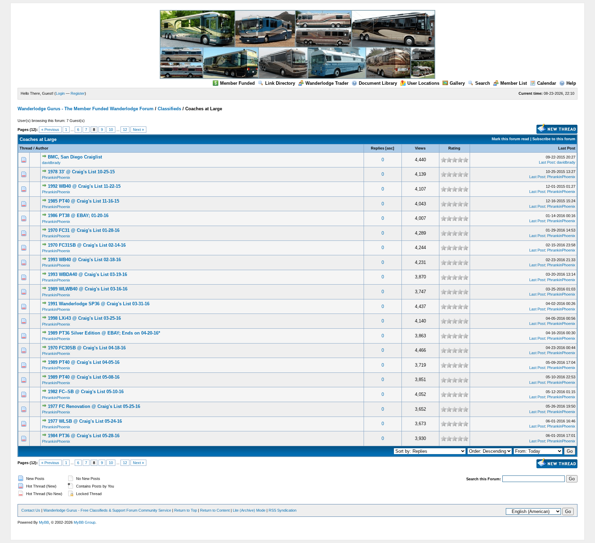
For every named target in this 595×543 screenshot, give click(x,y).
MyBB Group (84, 522)
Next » (138, 129)
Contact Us (30, 510)
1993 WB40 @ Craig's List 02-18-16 (84, 259)
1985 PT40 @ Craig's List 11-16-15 (83, 201)
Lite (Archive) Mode (249, 510)
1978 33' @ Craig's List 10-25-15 (81, 171)
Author (41, 148)
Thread (26, 148)
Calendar (546, 83)
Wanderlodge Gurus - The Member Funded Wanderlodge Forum (86, 108)
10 (111, 129)
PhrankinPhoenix (56, 177)
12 (125, 129)
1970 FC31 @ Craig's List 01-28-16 (83, 230)
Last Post (566, 148)
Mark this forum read (510, 139)
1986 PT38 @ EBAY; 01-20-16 (78, 215)
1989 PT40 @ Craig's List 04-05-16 (83, 362)
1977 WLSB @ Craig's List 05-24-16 (85, 421)
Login (60, 93)
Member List (513, 83)
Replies (377, 148)
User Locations (423, 83)
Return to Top (185, 510)
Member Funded (237, 83)
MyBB (44, 522)
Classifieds (169, 108)
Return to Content (215, 510)
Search (482, 83)
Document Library (378, 83)
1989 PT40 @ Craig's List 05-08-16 (83, 377)
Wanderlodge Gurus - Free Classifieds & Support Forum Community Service (107, 510)
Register (78, 93)
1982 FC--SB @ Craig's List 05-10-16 (86, 391)
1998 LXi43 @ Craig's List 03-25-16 (84, 318)
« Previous (50, 129)
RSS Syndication (282, 510)
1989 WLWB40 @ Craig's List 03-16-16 (87, 288)
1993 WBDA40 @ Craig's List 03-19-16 (87, 274)
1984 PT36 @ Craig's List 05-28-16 (83, 435)
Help (571, 83)
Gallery (457, 83)
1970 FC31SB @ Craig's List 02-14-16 (87, 245)
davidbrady (51, 163)
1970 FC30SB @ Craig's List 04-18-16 (87, 347)
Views (420, 148)
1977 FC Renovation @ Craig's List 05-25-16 (94, 406)
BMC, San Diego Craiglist (75, 157)
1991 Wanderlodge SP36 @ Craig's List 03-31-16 (98, 303)
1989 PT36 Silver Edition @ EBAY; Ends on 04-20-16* (104, 333)
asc (390, 148)
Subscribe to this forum (553, 139)
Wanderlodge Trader (326, 83)
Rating (454, 148)
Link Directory (280, 83)
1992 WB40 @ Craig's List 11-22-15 (84, 186)
